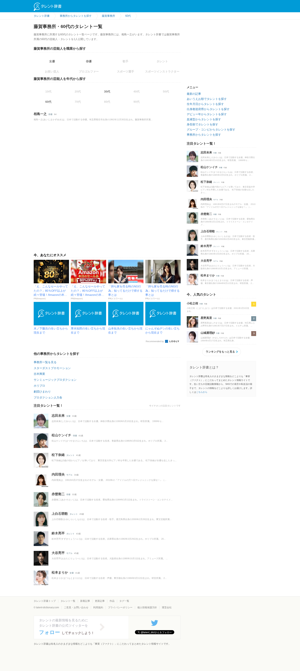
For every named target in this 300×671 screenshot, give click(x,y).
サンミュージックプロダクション (55, 379)
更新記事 (100, 601)
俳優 (89, 61)
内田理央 (58, 474)
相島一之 (40, 114)
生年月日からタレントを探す (205, 104)
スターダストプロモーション (52, 368)
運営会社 (167, 607)
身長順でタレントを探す (202, 124)
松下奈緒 (58, 455)
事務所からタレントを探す (204, 134)
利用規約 (98, 607)
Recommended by (155, 341)
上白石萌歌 (60, 513)
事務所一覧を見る (45, 362)
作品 (112, 601)
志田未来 (58, 415)
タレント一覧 (68, 601)
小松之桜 (192, 303)
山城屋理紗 (208, 332)
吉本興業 (39, 373)
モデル (69, 475)
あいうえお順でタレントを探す (207, 98)
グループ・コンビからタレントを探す (211, 129)
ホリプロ (39, 385)
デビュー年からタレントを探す (207, 114)
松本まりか (60, 572)
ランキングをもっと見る (220, 351)
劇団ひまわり (42, 391)
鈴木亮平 (58, 533)
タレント (70, 455)
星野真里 (206, 317)
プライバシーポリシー (120, 607)
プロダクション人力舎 (48, 397)
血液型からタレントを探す (204, 119)
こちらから (201, 392)
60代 (48, 101)
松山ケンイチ (61, 435)
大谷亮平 (58, 553)
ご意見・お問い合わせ (76, 607)
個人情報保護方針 (147, 607)
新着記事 (85, 601)
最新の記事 (194, 93)
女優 (52, 61)
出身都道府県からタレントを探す (208, 109)
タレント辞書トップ (45, 601)
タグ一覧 (124, 601)
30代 (107, 91)
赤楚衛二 (58, 494)
